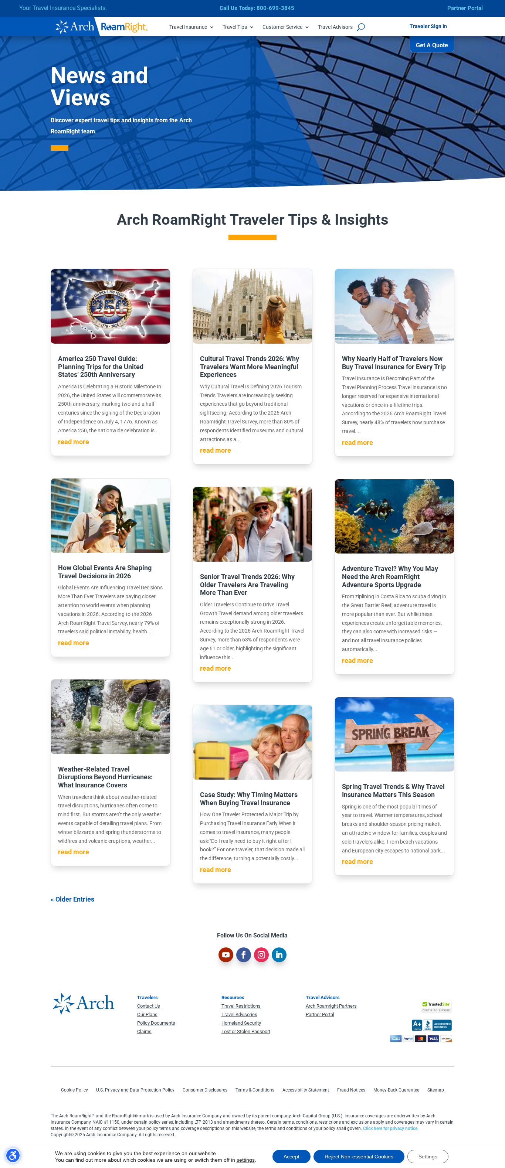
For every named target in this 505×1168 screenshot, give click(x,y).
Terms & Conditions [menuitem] (254, 1090)
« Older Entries (72, 899)
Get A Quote (432, 45)
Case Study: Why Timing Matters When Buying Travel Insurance (249, 799)
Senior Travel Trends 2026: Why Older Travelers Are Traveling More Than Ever (247, 584)
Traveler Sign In (428, 26)
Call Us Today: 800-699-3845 (257, 8)
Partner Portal (465, 8)
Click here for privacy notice (390, 1128)
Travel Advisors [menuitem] (335, 27)
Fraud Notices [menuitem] (351, 1090)
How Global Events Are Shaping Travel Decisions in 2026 (105, 572)
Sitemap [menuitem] (435, 1090)
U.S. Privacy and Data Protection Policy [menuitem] (135, 1090)
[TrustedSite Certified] (436, 1006)
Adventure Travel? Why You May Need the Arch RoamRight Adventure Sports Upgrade (390, 576)
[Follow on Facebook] (243, 954)
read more (73, 442)
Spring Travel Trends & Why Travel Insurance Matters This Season (393, 790)
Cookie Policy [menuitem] (74, 1090)
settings (246, 1160)
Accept (291, 1157)
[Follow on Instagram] (261, 954)
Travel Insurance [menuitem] (188, 27)
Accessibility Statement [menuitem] (305, 1090)
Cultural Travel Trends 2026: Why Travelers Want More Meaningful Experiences (249, 366)
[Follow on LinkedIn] (279, 954)
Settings (427, 1157)
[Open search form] (361, 27)
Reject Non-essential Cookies (359, 1157)
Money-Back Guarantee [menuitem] (396, 1090)
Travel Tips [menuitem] (235, 27)
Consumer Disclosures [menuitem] (205, 1090)
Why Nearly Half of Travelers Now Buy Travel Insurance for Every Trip (394, 363)
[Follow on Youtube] (225, 954)
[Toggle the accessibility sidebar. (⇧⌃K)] (13, 1155)
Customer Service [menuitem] (282, 27)
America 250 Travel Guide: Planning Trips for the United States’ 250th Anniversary (100, 366)
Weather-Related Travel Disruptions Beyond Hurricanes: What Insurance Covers (105, 777)
